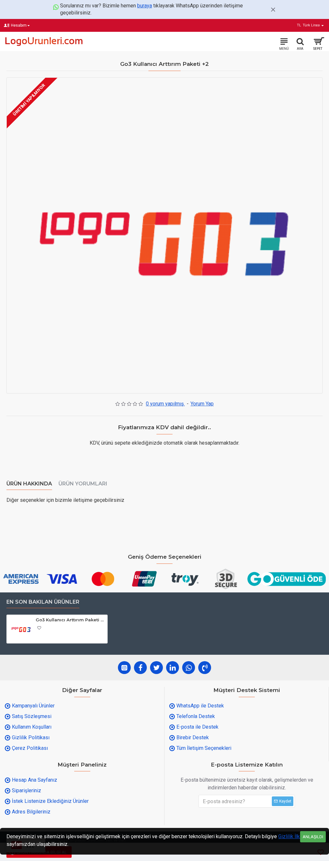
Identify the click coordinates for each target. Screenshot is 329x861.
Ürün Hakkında (29, 484)
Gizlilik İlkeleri (294, 836)
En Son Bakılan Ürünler (42, 602)
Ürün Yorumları (82, 484)
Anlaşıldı (313, 836)
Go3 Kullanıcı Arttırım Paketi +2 (70, 619)
